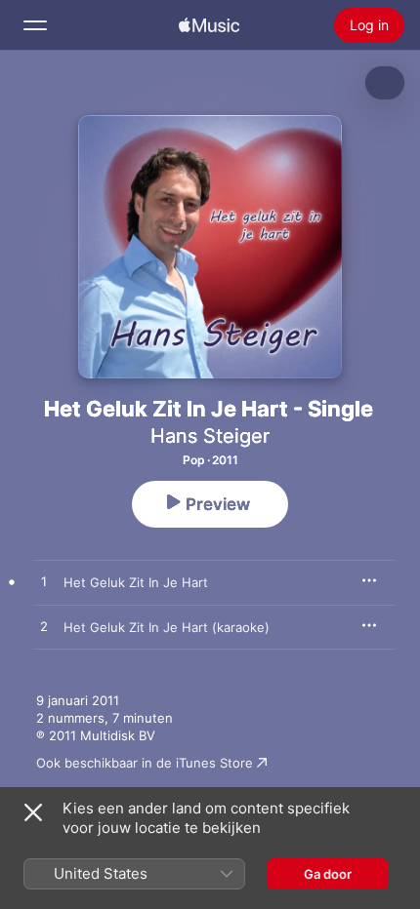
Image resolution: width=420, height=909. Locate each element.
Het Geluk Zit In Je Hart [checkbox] (135, 582)
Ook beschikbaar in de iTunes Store (144, 763)
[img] (209, 25)
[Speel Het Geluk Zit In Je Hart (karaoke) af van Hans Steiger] (43, 627)
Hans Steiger (210, 436)
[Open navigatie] (35, 25)
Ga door (328, 874)
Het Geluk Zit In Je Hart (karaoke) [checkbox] (166, 627)
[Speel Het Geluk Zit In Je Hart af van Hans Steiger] (43, 582)
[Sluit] (33, 812)
